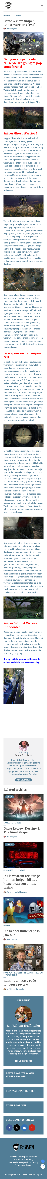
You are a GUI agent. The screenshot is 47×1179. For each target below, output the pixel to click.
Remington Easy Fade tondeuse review (19, 982)
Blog (31, 1159)
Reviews (40, 973)
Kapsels (18, 973)
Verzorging (11, 975)
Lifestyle (16, 15)
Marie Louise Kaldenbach (17, 892)
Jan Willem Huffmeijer (15, 989)
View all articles (23, 780)
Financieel (8, 870)
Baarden (7, 973)
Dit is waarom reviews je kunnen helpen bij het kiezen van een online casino (21, 881)
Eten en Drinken (21, 1159)
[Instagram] (16, 1127)
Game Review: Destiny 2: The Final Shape (21, 830)
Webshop (34, 1162)
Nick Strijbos (12, 29)
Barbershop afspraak (18, 1162)
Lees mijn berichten (23, 1061)
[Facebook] (9, 1127)
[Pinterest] (32, 1127)
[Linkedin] (24, 1127)
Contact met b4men (24, 1165)
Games (6, 15)
